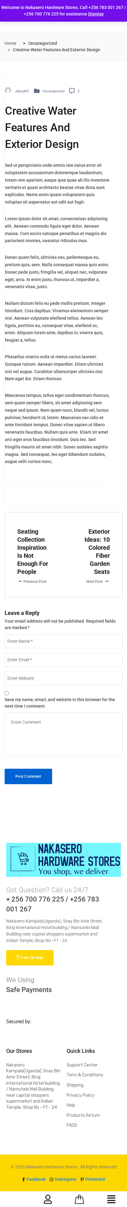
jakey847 (22, 91)
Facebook (36, 1179)
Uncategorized (53, 91)
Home (10, 43)
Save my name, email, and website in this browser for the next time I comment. (60, 703)
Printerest (94, 1179)
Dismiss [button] (96, 13)
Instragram (65, 1179)
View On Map (32, 958)
